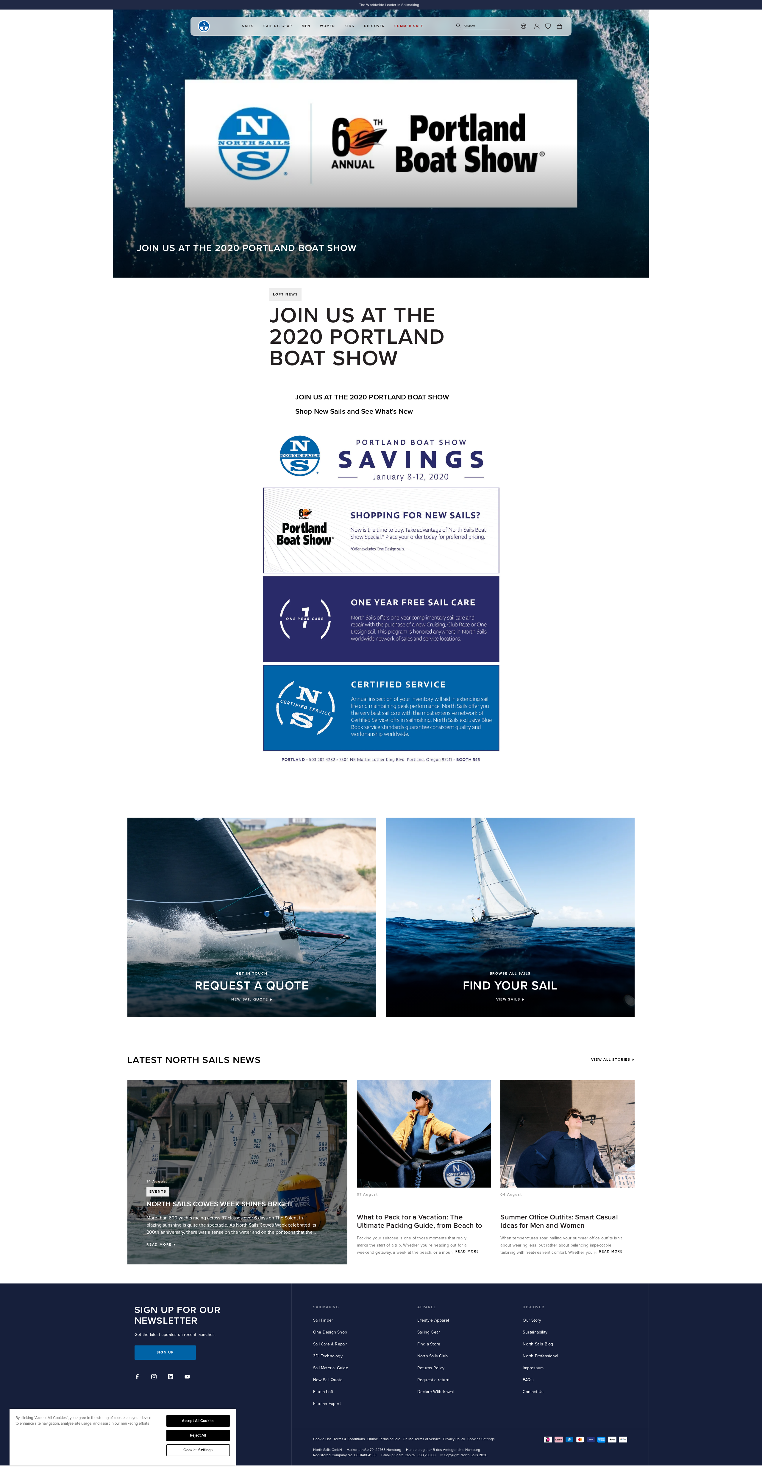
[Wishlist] (548, 26)
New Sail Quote (328, 1379)
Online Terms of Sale (383, 1439)
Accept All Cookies (198, 1420)
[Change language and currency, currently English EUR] (523, 26)
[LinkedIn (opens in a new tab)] (171, 1377)
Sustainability (535, 1332)
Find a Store (428, 1344)
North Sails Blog (538, 1344)
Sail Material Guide (330, 1367)
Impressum (533, 1367)
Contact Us (533, 1391)
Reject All (198, 1435)
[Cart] (559, 26)
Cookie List (322, 1439)
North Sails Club (432, 1356)
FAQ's (528, 1379)
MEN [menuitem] (306, 26)
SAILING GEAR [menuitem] (277, 26)
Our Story (532, 1320)
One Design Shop (330, 1332)
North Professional (540, 1356)
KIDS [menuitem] (350, 26)
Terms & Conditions (349, 1439)
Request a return (433, 1379)
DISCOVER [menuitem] (374, 26)
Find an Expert (327, 1403)
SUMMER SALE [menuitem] (408, 26)
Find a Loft (323, 1391)
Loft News (285, 294)
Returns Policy (431, 1367)
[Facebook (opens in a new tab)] (138, 1377)
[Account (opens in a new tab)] (536, 26)
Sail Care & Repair (330, 1344)
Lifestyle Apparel (433, 1320)
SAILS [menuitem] (248, 26)
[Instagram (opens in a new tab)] (154, 1377)
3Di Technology (328, 1356)
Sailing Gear (428, 1332)
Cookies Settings (198, 1450)
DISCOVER (533, 1307)
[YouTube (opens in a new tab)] (188, 1377)
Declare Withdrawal (435, 1391)
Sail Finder (323, 1320)
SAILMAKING (326, 1307)
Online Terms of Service (422, 1439)
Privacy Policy (454, 1439)
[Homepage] (204, 26)
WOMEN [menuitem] (327, 26)
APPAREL (426, 1307)
